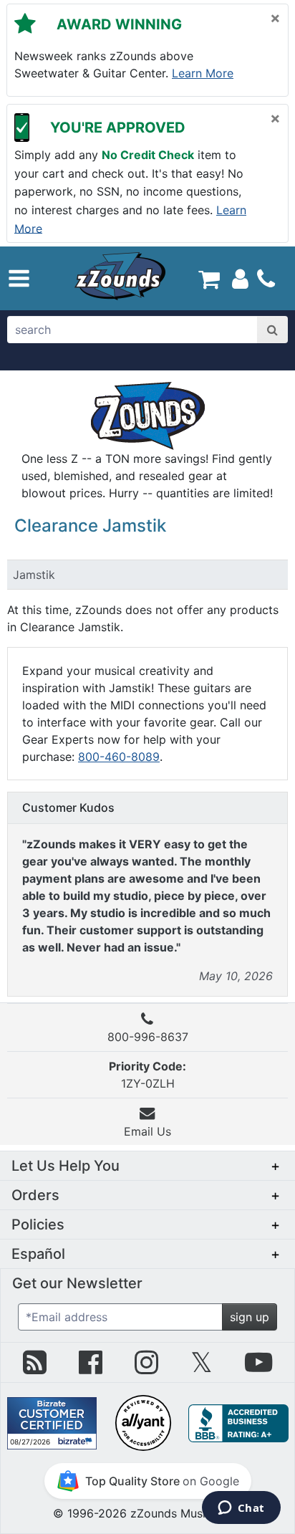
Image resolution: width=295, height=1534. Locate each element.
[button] (19, 278)
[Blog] (35, 1368)
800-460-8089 (119, 756)
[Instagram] (146, 1368)
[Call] (266, 279)
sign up (249, 1317)
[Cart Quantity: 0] (208, 278)
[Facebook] (90, 1368)
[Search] (272, 329)
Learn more (202, 73)
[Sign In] (240, 278)
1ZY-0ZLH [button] (147, 1074)
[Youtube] (258, 1368)
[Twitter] (201, 1368)
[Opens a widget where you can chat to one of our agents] (241, 1509)
